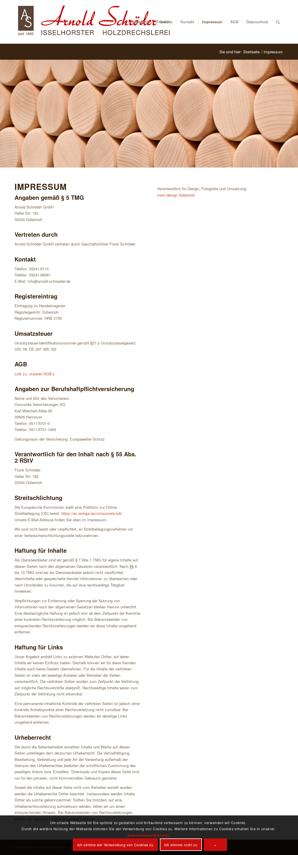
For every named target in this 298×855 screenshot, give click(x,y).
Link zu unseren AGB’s (35, 374)
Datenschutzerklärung (147, 835)
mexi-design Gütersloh (176, 195)
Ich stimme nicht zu (180, 844)
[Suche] (277, 22)
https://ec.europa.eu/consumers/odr (91, 513)
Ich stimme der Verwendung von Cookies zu (115, 844)
